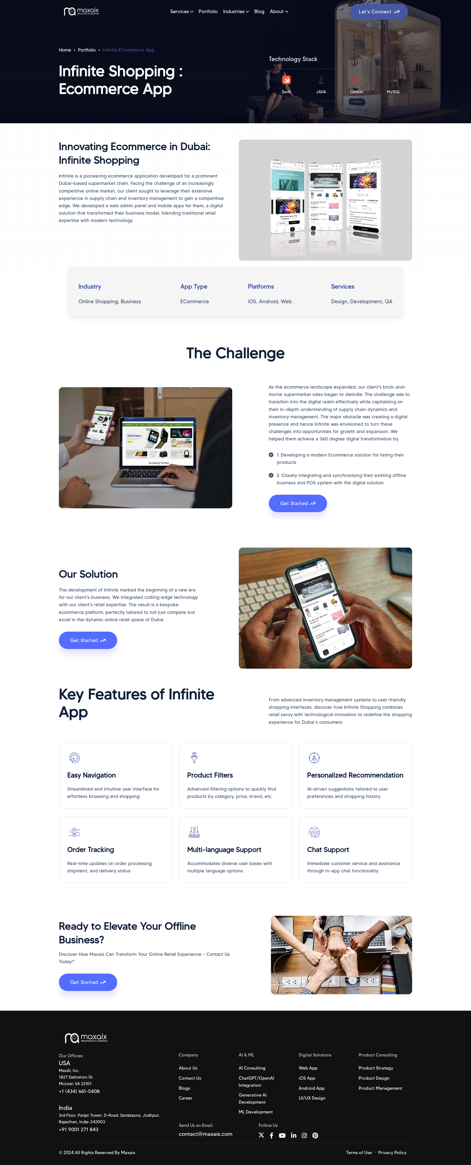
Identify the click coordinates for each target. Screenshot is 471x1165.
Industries (234, 11)
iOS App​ (307, 1078)
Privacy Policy (392, 1152)
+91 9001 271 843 (78, 1130)
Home (65, 50)
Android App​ (312, 1088)
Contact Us (190, 1078)
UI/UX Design (312, 1098)
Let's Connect (375, 12)
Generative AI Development (253, 1098)
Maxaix (128, 1152)
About (277, 11)
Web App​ (308, 1068)
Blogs (184, 1088)
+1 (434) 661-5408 (79, 1091)
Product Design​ (374, 1078)
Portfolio (208, 11)
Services (180, 11)
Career (185, 1098)
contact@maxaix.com (206, 1134)
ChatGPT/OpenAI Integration (256, 1082)
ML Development (256, 1112)
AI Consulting (252, 1068)
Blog (259, 11)
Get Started (294, 503)
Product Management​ (380, 1088)
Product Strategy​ (376, 1068)
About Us (188, 1068)
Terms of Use (359, 1152)
